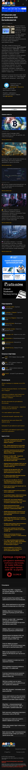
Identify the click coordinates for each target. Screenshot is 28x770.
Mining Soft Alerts (9, 323)
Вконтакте (21, 87)
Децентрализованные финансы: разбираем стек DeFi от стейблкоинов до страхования (15, 535)
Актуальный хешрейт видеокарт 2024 (12, 416)
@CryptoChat (9, 96)
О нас (7, 749)
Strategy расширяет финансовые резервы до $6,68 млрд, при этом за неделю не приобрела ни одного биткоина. (14, 160)
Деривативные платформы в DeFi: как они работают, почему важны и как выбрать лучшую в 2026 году (15, 465)
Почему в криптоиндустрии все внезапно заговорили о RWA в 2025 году (15, 524)
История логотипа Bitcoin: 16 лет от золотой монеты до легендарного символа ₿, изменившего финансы (13, 481)
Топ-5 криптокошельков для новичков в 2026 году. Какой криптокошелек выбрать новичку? (14, 441)
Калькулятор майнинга (20, 749)
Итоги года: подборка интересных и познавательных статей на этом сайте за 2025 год (14, 529)
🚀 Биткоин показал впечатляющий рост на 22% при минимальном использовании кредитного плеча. (14, 186)
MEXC (6, 368)
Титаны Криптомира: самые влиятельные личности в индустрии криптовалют (15, 495)
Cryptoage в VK (9, 334)
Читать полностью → (7, 139)
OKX (6, 362)
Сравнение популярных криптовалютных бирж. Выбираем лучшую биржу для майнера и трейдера (13, 396)
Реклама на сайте (20, 752)
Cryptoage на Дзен (10, 329)
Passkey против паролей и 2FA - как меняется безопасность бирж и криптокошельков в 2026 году (13, 471)
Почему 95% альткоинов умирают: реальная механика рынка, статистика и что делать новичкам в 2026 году (15, 501)
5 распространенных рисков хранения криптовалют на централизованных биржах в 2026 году (14, 451)
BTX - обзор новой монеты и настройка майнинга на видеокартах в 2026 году (14, 446)
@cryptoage (13, 87)
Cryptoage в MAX (9, 307)
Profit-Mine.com (9, 342)
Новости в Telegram (10, 318)
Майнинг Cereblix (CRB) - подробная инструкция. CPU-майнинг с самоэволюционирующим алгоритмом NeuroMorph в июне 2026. (14, 458)
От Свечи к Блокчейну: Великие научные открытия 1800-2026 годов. (14, 476)
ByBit (6, 357)
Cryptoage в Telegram (11, 312)
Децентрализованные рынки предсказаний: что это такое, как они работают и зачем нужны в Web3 (14, 507)
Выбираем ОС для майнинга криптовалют (13, 425)
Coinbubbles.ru (9, 338)
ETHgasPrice (7, 752)
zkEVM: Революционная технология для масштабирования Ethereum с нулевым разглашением (14, 513)
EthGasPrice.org (9, 347)
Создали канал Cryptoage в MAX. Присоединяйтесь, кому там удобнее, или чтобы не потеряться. (13, 135)
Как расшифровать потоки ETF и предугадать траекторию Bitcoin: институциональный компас (13, 549)
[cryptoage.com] (8, 4)
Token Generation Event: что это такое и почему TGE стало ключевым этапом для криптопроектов (15, 519)
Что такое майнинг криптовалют (11, 412)
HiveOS (7, 373)
